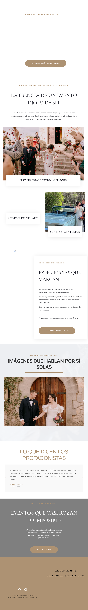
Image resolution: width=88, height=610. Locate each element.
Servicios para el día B (65, 231)
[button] (4, 400)
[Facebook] (19, 589)
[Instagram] (25, 589)
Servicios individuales (23, 218)
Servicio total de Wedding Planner (43, 180)
